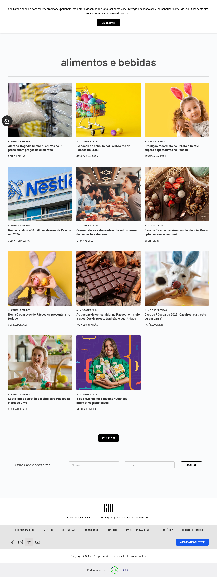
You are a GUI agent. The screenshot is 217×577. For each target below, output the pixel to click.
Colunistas (68, 529)
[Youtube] (37, 542)
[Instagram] (21, 542)
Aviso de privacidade (138, 529)
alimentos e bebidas (19, 141)
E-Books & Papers (23, 529)
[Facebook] (12, 542)
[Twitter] (29, 542)
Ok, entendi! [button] (108, 22)
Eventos (48, 529)
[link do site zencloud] (119, 570)
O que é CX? (166, 529)
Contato (112, 529)
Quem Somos (91, 529)
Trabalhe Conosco (193, 529)
